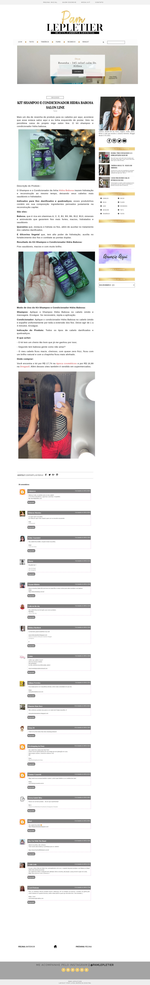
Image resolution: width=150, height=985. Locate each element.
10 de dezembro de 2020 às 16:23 (82, 745)
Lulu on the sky (34, 606)
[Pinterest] (57, 476)
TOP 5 (122, 210)
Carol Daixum (33, 888)
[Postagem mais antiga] (84, 947)
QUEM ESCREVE (69, 2)
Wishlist (85, 42)
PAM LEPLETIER (75, 981)
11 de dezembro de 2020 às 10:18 (82, 840)
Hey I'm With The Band (37, 841)
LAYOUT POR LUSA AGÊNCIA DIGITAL (75, 983)
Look (20, 42)
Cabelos (105, 198)
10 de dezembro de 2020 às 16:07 (82, 727)
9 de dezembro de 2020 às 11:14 (82, 560)
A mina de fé (32, 523)
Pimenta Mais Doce (35, 706)
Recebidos (71, 42)
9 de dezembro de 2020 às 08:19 (82, 490)
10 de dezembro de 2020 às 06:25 (82, 705)
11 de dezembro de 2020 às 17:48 (82, 887)
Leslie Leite (32, 864)
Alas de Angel (32, 568)
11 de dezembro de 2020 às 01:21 (82, 774)
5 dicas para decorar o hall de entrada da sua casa (120, 179)
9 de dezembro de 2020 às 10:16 (82, 537)
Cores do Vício (32, 546)
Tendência (45, 42)
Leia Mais (77, 71)
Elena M (31, 728)
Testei (31, 42)
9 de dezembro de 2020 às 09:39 (82, 512)
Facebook (43, 806)
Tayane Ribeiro (34, 584)
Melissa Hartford (34, 628)
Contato (99, 2)
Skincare (106, 210)
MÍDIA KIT (85, 2)
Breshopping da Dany (36, 746)
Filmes (58, 42)
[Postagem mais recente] (26, 947)
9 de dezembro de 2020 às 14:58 (82, 627)
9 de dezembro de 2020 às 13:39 (82, 605)
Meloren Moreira (34, 513)
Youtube (55, 806)
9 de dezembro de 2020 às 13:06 (82, 584)
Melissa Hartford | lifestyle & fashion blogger (40, 636)
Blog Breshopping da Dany (36, 760)
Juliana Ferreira (34, 683)
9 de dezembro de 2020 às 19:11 (82, 682)
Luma (30, 656)
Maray (30, 561)
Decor (122, 198)
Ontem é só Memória (34, 806)
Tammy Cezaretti (34, 774)
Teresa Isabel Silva (35, 798)
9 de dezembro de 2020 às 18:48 (82, 655)
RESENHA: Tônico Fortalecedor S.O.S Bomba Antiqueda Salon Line (121, 154)
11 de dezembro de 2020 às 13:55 (82, 864)
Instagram (31, 638)
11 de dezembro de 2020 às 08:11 (82, 797)
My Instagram (32, 570)
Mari (30, 821)
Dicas (77, 58)
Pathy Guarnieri (34, 538)
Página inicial (50, 2)
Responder (31, 502)
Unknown (32, 491)
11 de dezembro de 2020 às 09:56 (82, 820)
